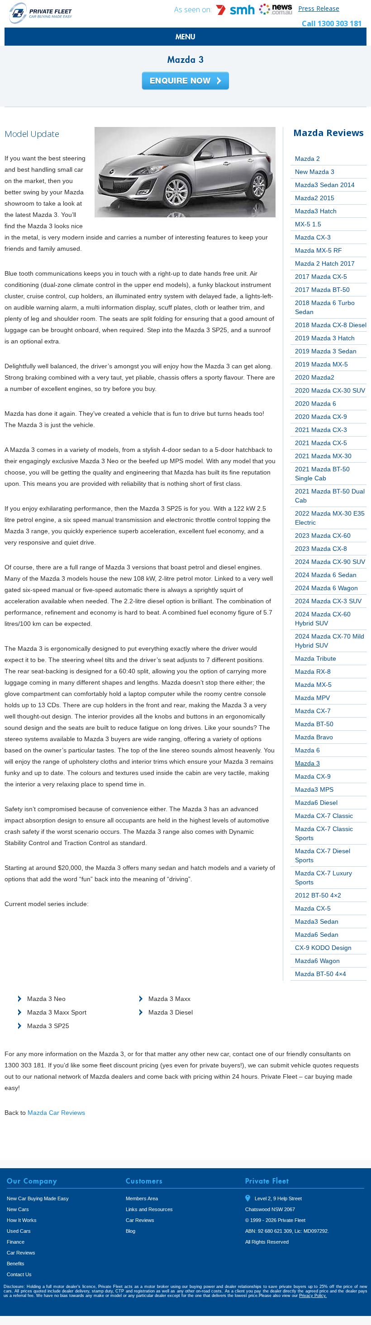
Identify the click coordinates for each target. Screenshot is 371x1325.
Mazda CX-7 (313, 710)
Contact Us (19, 1274)
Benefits (15, 1263)
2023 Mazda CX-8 (321, 548)
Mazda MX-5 (313, 684)
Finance (15, 1242)
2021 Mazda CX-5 (321, 442)
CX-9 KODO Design (323, 947)
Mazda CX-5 (313, 908)
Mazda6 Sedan (316, 934)
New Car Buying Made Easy (38, 1198)
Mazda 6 (307, 750)
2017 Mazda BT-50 (322, 289)
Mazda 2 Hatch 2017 (325, 263)
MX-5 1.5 (308, 224)
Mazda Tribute (315, 658)
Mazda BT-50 (314, 724)
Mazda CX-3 (313, 237)
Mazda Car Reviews (56, 1112)
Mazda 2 (307, 158)
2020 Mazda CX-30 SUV (330, 390)
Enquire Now (185, 81)
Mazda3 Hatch (316, 211)
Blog (130, 1231)
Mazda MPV (312, 697)
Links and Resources (149, 1209)
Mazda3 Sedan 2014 (325, 184)
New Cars (18, 1209)
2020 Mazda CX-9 (321, 416)
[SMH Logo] (236, 12)
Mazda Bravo (314, 737)
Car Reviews (21, 1252)
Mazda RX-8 (313, 671)
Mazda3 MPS (314, 789)
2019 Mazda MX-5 (321, 364)
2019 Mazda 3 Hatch (325, 338)
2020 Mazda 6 (315, 403)
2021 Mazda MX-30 (323, 456)
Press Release (318, 8)
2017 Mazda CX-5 (321, 276)
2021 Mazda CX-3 (321, 429)
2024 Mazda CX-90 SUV (330, 561)
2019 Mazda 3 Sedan (326, 351)
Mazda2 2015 (314, 198)
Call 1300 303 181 (332, 23)
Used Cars (19, 1231)
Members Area (142, 1198)
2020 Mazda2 (314, 377)
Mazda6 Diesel (316, 802)
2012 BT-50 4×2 (318, 895)
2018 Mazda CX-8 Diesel (330, 325)
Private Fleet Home (40, 12)
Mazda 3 (307, 763)
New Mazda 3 (314, 171)
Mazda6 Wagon (317, 960)
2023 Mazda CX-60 (323, 535)
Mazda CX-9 (313, 776)
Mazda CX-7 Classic (324, 815)
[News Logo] (275, 12)
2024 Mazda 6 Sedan (326, 574)
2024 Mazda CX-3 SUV (328, 601)
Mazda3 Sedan (316, 921)
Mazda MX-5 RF (318, 250)
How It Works (22, 1220)
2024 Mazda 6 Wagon (326, 588)
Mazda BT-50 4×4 (320, 973)
